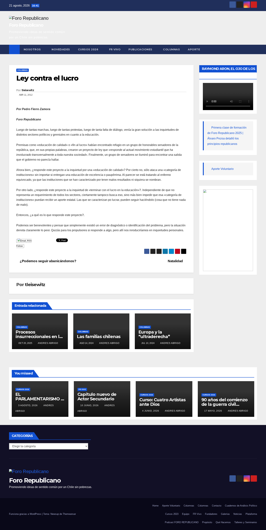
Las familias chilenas (98, 336)
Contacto (216, 505)
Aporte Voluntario (222, 168)
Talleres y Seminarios (245, 522)
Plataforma (251, 514)
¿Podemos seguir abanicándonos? (47, 261)
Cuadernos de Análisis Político (241, 505)
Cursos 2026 (88, 49)
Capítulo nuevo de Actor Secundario (97, 396)
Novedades (61, 49)
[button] (254, 49)
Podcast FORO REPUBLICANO (182, 522)
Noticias (237, 514)
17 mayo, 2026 (213, 411)
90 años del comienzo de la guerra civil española (224, 404)
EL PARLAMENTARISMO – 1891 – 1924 (39, 399)
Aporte (194, 49)
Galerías (225, 514)
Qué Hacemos (223, 522)
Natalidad (176, 261)
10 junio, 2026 (89, 405)
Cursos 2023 (171, 514)
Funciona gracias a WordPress (25, 514)
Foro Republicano (26, 25)
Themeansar (69, 514)
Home (155, 505)
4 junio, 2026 (151, 411)
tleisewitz (28, 90)
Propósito (207, 522)
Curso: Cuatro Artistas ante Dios (162, 402)
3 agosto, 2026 (28, 405)
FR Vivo (115, 49)
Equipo (185, 514)
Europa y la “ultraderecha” (154, 334)
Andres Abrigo (48, 343)
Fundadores (211, 514)
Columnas (171, 49)
